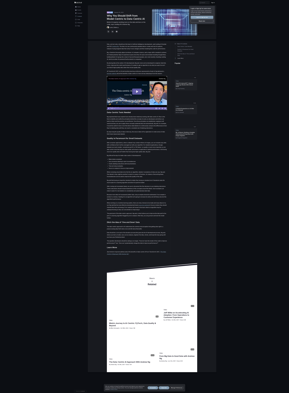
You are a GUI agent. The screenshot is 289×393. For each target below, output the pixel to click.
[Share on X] (108, 31)
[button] (200, 2)
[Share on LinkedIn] (112, 31)
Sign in (213, 2)
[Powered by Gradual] (80, 391)
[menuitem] (80, 6)
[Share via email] (116, 31)
